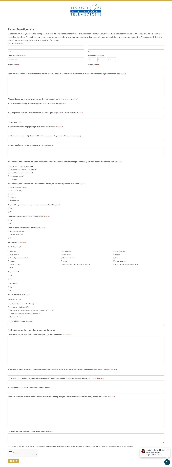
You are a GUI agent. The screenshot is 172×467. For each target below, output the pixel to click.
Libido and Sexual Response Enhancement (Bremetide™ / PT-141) (32, 310)
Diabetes (13, 251)
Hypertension (66, 251)
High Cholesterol (120, 251)
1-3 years (13, 194)
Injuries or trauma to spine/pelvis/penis (76, 264)
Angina (117, 254)
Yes (11, 209)
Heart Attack (66, 254)
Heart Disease (14, 254)
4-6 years (13, 197)
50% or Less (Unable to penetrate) (21, 166)
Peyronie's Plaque (15, 264)
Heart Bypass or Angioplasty (19, 258)
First (9, 51)
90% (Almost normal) (17, 176)
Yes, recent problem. (16, 235)
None (11, 267)
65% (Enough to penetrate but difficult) (23, 169)
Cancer (117, 258)
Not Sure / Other (15, 317)
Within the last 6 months (18, 187)
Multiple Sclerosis (68, 258)
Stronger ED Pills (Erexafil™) (19, 307)
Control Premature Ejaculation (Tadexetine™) (25, 313)
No (10, 212)
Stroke (64, 261)
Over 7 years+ (14, 200)
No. (11, 238)
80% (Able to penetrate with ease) (21, 173)
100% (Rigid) (14, 179)
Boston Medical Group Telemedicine (86, 10)
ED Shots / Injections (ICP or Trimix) (22, 304)
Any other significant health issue (126, 264)
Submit (13, 461)
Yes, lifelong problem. (17, 231)
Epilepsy (12, 261)
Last (89, 51)
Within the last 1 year (17, 191)
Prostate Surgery (120, 261)
